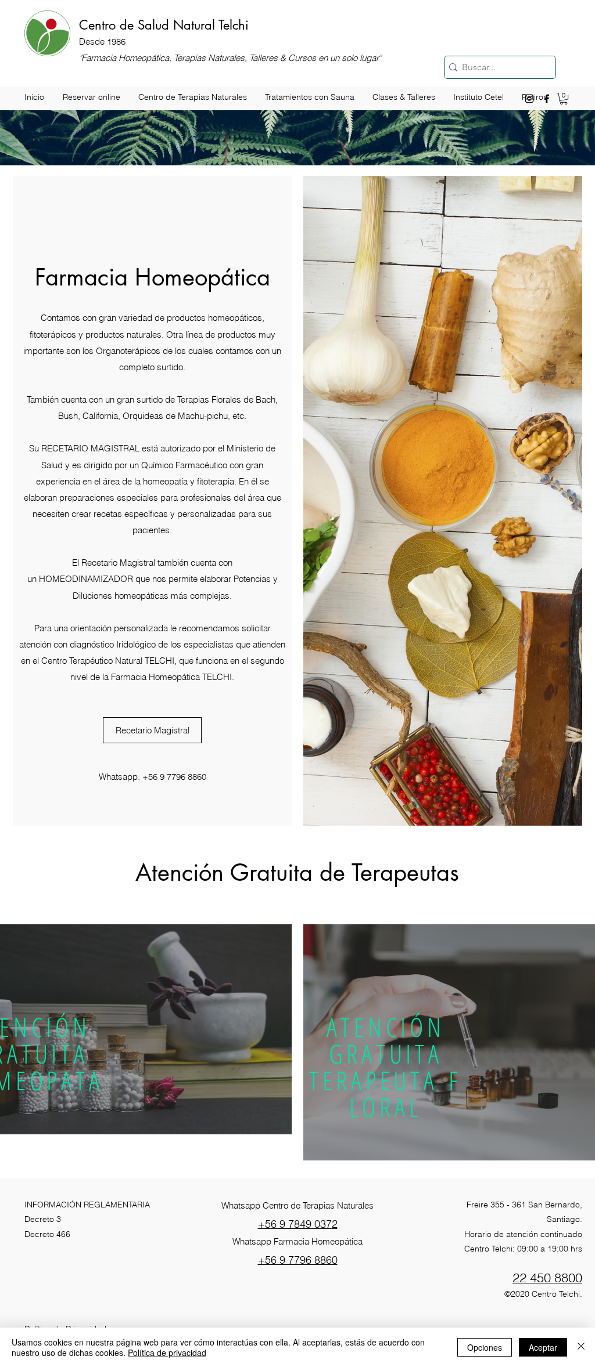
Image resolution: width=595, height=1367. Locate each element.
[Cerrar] (581, 1347)
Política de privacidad (167, 1352)
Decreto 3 (42, 1219)
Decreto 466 (47, 1234)
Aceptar (543, 1347)
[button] (564, 98)
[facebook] (547, 98)
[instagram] (529, 98)
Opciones (484, 1347)
